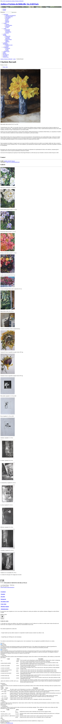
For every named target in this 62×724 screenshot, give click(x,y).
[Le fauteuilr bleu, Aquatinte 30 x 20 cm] (7, 480)
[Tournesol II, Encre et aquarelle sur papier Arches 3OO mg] (7, 350)
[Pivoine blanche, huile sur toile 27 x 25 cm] (7, 207)
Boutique (4, 53)
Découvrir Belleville (7, 21)
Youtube (3, 594)
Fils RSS (3, 596)
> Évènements (5, 47)
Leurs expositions (8, 25)
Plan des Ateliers (8, 39)
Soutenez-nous (6, 56)
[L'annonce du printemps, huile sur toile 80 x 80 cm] (7, 326)
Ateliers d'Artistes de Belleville (6, 59)
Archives (7, 32)
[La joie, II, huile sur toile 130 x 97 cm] (7, 272)
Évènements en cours (7, 49)
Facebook (3, 591)
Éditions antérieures (7, 41)
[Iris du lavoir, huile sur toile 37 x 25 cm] (7, 229)
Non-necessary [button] (3, 648)
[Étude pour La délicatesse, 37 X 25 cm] (7, 185)
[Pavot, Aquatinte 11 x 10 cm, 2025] (7, 414)
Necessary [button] (2, 643)
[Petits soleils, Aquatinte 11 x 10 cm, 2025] (7, 393)
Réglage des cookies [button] (52, 611)
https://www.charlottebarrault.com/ (13, 162)
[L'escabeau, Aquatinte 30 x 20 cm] (7, 548)
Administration (4, 609)
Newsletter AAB (5, 601)
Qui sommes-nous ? (9, 16)
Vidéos (4, 52)
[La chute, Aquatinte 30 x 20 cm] (7, 502)
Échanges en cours (8, 44)
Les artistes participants (7, 38)
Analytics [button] (2, 700)
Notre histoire (8, 17)
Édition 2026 (7, 36)
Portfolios (7, 24)
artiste (14, 59)
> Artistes (5, 23)
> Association (5, 14)
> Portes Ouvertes (4, 35)
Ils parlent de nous (7, 19)
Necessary (4, 644)
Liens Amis (3, 604)
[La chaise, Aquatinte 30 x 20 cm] (7, 458)
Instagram (3, 599)
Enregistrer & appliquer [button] (4, 721)
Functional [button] (2, 654)
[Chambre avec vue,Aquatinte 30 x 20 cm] (7, 570)
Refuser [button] (57, 611)
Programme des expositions (8, 31)
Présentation (7, 29)
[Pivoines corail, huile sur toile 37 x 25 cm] (7, 250)
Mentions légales (5, 606)
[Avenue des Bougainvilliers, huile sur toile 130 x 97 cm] (7, 286)
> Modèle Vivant (6, 51)
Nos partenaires (6, 54)
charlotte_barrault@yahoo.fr (9, 160)
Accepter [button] (2, 612)
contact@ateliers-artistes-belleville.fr (7, 587)
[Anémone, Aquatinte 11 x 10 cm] (7, 435)
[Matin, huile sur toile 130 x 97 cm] (7, 309)
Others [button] (1, 718)
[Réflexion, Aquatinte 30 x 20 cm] (7, 525)
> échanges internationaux (5, 43)
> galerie (4, 28)
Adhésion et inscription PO (10, 15)
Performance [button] (2, 683)
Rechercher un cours (7, 27)
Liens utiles (5, 55)
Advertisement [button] (3, 705)
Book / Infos (5, 66)
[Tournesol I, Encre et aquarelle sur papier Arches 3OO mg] (7, 373)
